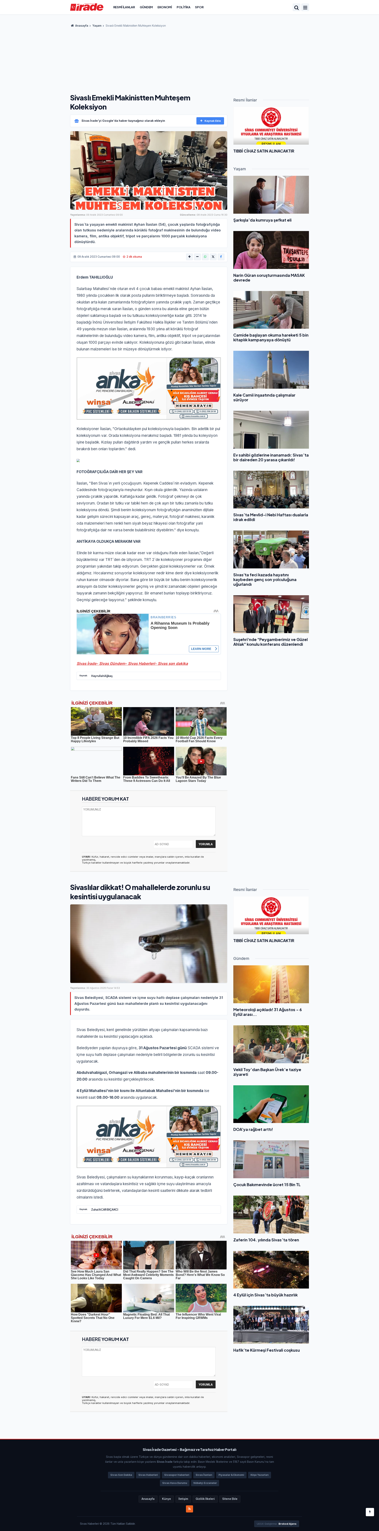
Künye (166, 1498)
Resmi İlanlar (124, 7)
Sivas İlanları (204, 1474)
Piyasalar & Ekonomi (231, 1474)
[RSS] (189, 1508)
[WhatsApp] (205, 257)
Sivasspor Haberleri (176, 1474)
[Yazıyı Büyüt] (189, 257)
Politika (183, 7)
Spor (199, 7)
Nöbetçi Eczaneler (205, 1482)
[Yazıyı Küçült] (197, 257)
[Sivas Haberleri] (86, 7)
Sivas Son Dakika (121, 1474)
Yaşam (96, 25)
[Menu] (305, 8)
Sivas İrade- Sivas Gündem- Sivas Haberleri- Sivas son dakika (132, 663)
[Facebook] (221, 257)
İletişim (183, 1498)
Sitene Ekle (229, 1498)
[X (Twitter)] (213, 257)
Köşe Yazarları (259, 1474)
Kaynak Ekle (213, 120)
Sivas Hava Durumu (174, 1482)
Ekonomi (165, 7)
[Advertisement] (189, 59)
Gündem (146, 7)
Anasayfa (81, 25)
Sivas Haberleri (148, 1474)
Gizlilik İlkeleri (205, 1498)
